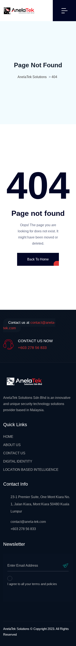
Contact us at (29, 325)
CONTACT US (14, 453)
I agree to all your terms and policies (32, 584)
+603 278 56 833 (32, 348)
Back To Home (38, 259)
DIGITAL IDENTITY (17, 461)
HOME (8, 436)
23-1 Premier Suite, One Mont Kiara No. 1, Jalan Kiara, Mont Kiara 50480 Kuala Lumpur (40, 504)
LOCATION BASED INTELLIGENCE (30, 469)
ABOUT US (12, 445)
